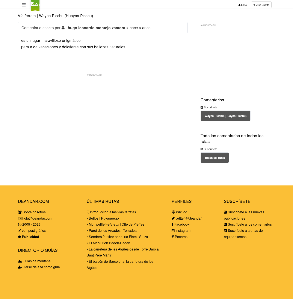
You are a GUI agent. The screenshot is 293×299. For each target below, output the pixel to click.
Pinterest (181, 236)
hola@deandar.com (37, 218)
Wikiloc (181, 211)
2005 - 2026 (31, 224)
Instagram (182, 230)
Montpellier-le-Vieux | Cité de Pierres (116, 224)
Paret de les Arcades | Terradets (112, 230)
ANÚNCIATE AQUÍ (94, 75)
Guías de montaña (36, 260)
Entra (243, 4)
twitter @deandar (188, 218)
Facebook (181, 224)
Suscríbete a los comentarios (249, 224)
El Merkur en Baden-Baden (109, 242)
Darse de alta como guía (41, 266)
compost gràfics (33, 230)
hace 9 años (140, 27)
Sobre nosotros (34, 211)
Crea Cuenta (262, 4)
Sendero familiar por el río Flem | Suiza (118, 236)
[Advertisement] (103, 108)
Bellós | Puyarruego (103, 218)
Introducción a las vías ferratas (112, 211)
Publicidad (30, 236)
